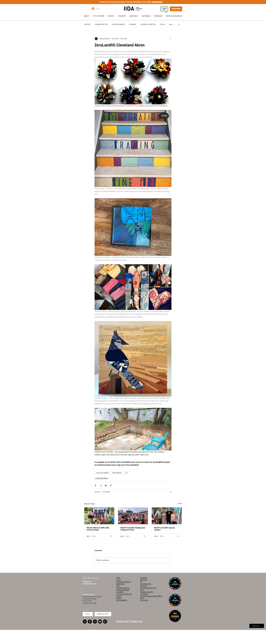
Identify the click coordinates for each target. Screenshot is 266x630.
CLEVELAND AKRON (118, 24)
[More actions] (170, 38)
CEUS (142, 590)
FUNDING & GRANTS (146, 592)
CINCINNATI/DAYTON (123, 588)
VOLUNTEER (144, 600)
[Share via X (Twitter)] (101, 485)
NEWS (142, 598)
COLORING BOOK (145, 584)
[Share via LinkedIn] (106, 485)
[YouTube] (100, 622)
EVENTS (118, 598)
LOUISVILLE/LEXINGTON (124, 594)
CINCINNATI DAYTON (101, 24)
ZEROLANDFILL (117, 473)
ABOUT (118, 580)
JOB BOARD (144, 594)
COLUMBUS (132, 24)
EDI (141, 582)
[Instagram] (95, 622)
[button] (86, 16)
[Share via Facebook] (96, 485)
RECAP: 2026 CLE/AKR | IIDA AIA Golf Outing (98, 529)
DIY (127, 473)
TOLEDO (162, 24)
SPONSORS (143, 586)
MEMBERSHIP (120, 584)
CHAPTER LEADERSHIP (123, 582)
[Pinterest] (105, 622)
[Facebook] (90, 622)
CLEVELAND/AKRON (122, 590)
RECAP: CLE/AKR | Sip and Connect (164, 529)
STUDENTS (143, 578)
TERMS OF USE (137, 621)
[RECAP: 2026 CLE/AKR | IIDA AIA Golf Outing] (99, 515)
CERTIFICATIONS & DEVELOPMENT (151, 596)
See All (179, 503)
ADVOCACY (143, 580)
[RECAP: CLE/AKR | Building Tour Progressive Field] (133, 515)
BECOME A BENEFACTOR (148, 588)
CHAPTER (87, 24)
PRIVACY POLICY (123, 621)
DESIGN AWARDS (121, 600)
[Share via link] (111, 485)
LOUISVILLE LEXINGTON (147, 24)
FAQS (117, 586)
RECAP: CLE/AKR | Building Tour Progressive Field (133, 529)
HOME (118, 578)
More (170, 24)
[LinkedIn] (85, 622)
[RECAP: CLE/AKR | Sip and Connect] (167, 515)
